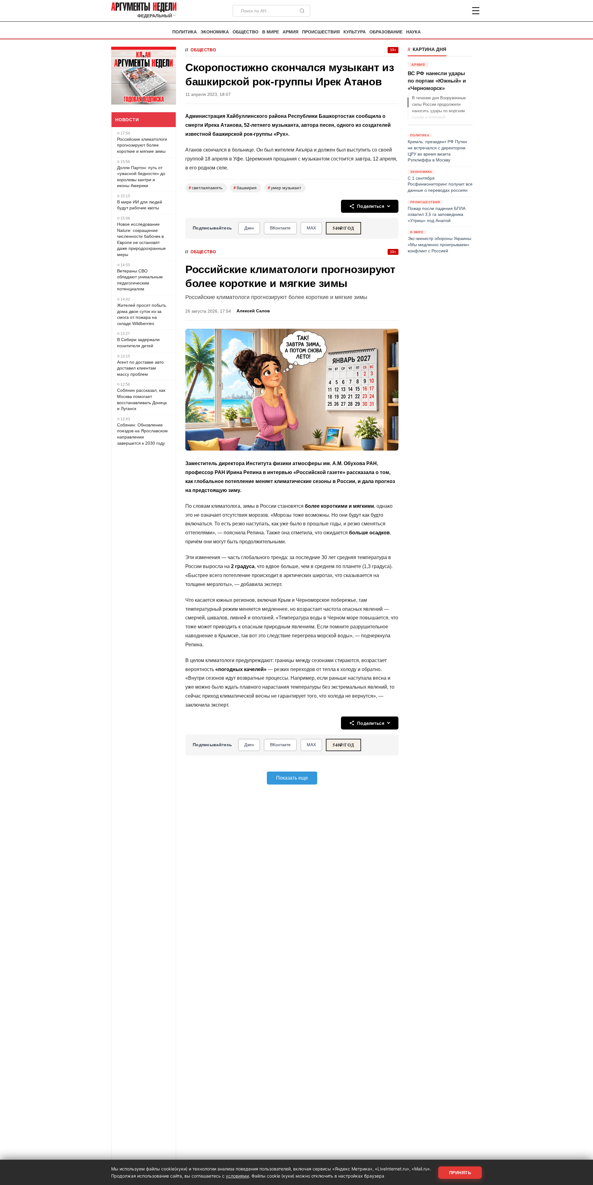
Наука (413, 32)
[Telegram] (443, 11)
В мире (270, 32)
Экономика (214, 32)
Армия (290, 32)
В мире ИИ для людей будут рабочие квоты (139, 205)
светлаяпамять (205, 188)
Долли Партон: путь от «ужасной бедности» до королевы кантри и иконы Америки (141, 176)
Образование (385, 32)
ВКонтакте (280, 227)
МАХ (311, 227)
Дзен (249, 227)
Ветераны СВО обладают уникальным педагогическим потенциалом (140, 280)
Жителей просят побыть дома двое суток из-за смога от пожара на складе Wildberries (141, 314)
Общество (246, 32)
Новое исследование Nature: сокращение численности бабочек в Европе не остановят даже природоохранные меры (141, 239)
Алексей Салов (253, 311)
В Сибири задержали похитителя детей (138, 342)
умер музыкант (284, 188)
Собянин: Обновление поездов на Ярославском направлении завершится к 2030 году (142, 434)
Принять (460, 1172)
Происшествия (321, 32)
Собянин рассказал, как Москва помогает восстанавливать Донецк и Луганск (142, 399)
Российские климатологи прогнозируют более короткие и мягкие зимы (142, 145)
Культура (354, 32)
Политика (184, 32)
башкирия (245, 188)
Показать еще (292, 778)
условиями (237, 1176)
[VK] (459, 11)
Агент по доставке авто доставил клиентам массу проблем (140, 368)
